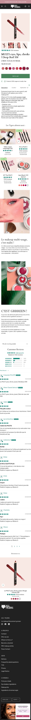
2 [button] (14, 546)
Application (23, 87)
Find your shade (6, 681)
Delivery (3, 659)
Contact (4, 634)
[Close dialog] (29, 704)
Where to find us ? (7, 640)
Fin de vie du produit (9, 344)
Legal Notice (5, 671)
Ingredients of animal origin (9, 690)
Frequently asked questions (10, 662)
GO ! (23, 716)
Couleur (14, 87)
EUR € (15, 699)
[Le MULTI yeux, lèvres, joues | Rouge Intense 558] (15, 572)
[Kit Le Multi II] (23, 136)
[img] (4, 379)
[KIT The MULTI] (7, 165)
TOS (2, 665)
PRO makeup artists (7, 646)
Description (4, 87)
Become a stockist (7, 643)
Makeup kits (5, 687)
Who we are (5, 637)
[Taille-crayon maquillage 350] (7, 136)
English (6, 699)
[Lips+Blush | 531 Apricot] (23, 165)
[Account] (25, 6)
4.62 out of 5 (20, 353)
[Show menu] (2, 6)
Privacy (3, 668)
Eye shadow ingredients (8, 684)
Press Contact (5, 649)
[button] (6, 50)
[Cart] (29, 6)
